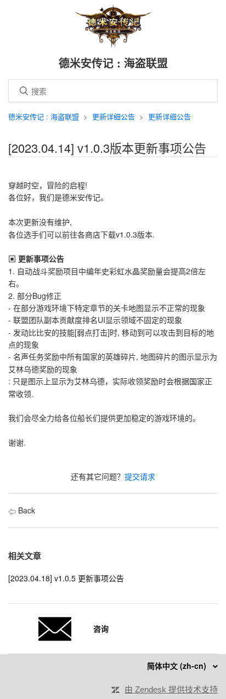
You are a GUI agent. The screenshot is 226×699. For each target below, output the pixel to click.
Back (25, 510)
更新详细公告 (113, 116)
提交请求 (140, 476)
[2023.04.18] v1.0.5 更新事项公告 (66, 578)
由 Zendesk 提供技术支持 (171, 689)
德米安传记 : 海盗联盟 (43, 116)
